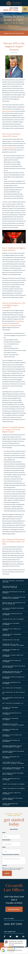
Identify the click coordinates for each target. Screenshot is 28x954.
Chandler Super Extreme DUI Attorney (13, 677)
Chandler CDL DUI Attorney (13, 619)
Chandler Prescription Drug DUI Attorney (13, 666)
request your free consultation (14, 33)
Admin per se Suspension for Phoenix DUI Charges (13, 598)
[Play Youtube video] (14, 236)
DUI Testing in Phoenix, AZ (12, 703)
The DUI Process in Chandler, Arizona (9, 587)
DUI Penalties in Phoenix (12, 688)
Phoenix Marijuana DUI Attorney (11, 741)
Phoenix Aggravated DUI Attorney (12, 713)
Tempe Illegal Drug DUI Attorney (11, 793)
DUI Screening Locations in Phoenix (13, 698)
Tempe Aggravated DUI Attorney (11, 779)
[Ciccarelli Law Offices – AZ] (14, 3)
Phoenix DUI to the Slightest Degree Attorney (13, 724)
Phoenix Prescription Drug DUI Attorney (13, 752)
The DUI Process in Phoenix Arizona (13, 581)
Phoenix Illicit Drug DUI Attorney (12, 735)
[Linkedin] (23, 937)
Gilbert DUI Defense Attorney (10, 708)
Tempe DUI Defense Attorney (13, 784)
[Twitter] (10, 937)
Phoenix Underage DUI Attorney (11, 757)
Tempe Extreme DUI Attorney (13, 788)
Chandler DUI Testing (10, 639)
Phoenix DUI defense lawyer (9, 147)
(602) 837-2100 (13, 924)
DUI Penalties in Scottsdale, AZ (13, 693)
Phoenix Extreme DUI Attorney (10, 730)
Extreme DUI (17, 321)
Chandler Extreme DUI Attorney (11, 650)
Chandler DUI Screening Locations (11, 635)
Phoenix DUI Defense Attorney (10, 719)
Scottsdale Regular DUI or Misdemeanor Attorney (13, 768)
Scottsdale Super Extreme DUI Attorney (13, 773)
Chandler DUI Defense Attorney (10, 624)
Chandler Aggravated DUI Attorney (12, 614)
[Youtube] (17, 937)
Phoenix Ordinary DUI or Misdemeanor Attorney (12, 746)
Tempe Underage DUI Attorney (10, 804)
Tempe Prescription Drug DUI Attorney (12, 799)
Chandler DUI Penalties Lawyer (11, 629)
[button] (27, 947)
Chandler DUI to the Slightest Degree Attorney (13, 644)
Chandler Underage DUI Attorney (11, 683)
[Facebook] (4, 937)
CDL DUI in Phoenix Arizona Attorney (13, 608)
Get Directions (14, 909)
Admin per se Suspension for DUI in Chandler (13, 603)
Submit (7, 873)
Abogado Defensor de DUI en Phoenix (13, 592)
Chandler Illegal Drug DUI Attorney (13, 655)
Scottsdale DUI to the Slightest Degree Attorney (13, 763)
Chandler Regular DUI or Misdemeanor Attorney (12, 672)
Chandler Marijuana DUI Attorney (11, 661)
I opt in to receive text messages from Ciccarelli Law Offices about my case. (12, 868)
